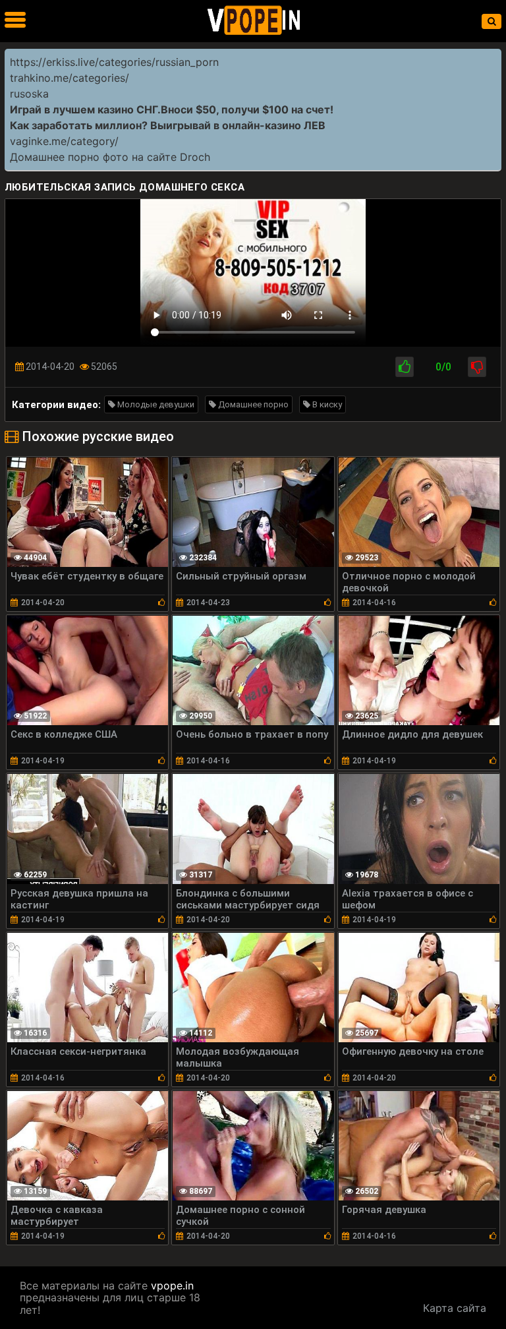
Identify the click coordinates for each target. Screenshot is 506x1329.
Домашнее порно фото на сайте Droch (110, 156)
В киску (326, 404)
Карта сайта (454, 1307)
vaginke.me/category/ (64, 141)
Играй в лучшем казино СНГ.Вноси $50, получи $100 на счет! (171, 109)
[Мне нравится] (404, 367)
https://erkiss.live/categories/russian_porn (114, 62)
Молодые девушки (154, 404)
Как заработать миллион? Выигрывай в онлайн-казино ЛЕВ (167, 125)
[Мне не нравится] (477, 367)
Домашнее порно (252, 404)
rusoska (29, 93)
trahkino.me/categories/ (69, 77)
